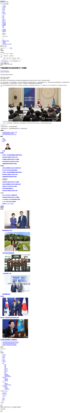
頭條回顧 (4, 29)
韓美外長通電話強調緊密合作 (7, 188)
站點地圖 (4, 395)
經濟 (3, 17)
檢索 (1, 49)
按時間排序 (6, 55)
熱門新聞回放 (7, 375)
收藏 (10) (4, 33)
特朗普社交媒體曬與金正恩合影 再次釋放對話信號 (11, 184)
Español (3, 359)
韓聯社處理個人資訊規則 (6, 44)
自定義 (18, 58)
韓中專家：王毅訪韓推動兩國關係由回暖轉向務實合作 (12, 172)
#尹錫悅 (3, 139)
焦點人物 (4, 23)
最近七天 (14, 58)
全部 (4, 53)
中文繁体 (4, 354)
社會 (3, 18)
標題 (8, 53)
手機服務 (6, 383)
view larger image (5, 121)
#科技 (3, 138)
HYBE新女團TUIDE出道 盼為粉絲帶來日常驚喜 (11, 199)
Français (3, 360)
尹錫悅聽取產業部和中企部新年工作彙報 (9, 132)
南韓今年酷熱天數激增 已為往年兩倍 (9, 344)
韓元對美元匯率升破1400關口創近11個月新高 (10, 161)
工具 (3, 381)
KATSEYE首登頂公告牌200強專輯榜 (9, 201)
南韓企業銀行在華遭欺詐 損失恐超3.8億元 (10, 157)
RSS (5, 382)
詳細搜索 (2, 50)
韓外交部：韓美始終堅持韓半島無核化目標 (9, 317)
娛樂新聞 (4, 31)
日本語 (3, 357)
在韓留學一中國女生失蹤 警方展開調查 (9, 345)
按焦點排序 (11, 55)
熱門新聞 (4, 30)
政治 (3, 16)
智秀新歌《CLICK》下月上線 (7, 203)
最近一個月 (9, 58)
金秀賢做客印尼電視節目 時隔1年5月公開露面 (10, 159)
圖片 (3, 26)
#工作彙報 (4, 140)
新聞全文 (11, 53)
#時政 (3, 141)
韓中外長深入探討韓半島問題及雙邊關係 (9, 170)
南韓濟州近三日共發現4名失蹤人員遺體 (9, 186)
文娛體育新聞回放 (8, 376)
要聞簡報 (4, 25)
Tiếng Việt (4, 361)
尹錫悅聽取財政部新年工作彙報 (8, 133)
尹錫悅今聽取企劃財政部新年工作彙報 (9, 134)
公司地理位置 (7, 389)
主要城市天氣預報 (5, 40)
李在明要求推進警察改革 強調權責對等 (8, 339)
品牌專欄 (4, 377)
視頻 (3, 27)
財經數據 (4, 24)
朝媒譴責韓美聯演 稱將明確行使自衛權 (9, 163)
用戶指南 (6, 388)
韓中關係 (4, 22)
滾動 (3, 15)
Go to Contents (2, 0)
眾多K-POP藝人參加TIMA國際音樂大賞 (9, 195)
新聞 (3, 363)
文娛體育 (6, 368)
